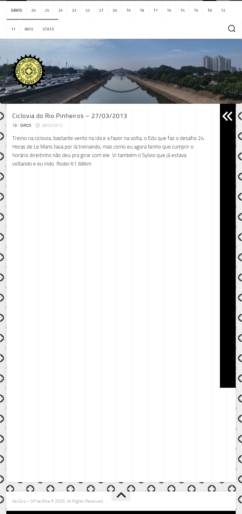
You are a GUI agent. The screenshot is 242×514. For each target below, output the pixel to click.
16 (169, 10)
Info (29, 29)
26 (33, 10)
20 (114, 10)
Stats (48, 29)
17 (155, 10)
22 (87, 10)
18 (142, 10)
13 (209, 10)
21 (101, 10)
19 (128, 10)
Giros (16, 10)
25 (47, 10)
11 (13, 29)
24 (60, 10)
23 (74, 10)
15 (182, 10)
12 (223, 10)
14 (196, 10)
